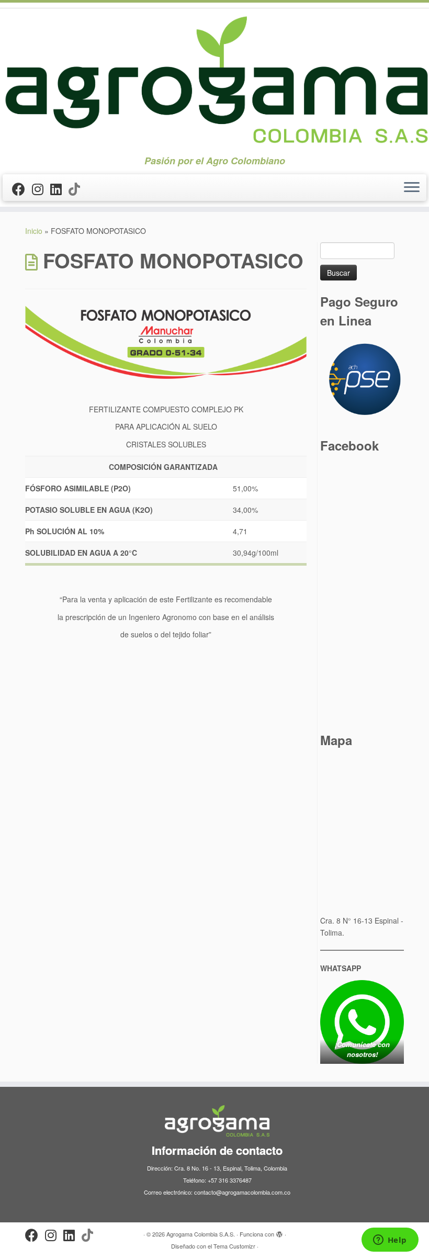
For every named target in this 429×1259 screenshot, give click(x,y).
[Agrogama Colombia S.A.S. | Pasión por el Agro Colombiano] (214, 79)
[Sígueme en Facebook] (22, 188)
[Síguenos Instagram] (41, 188)
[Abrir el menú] (412, 188)
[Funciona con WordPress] (279, 1231)
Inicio (33, 231)
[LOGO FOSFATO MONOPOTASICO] (166, 342)
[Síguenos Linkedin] (59, 188)
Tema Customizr (234, 1246)
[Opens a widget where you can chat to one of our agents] (390, 1241)
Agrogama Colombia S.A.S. (200, 1234)
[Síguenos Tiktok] (78, 188)
